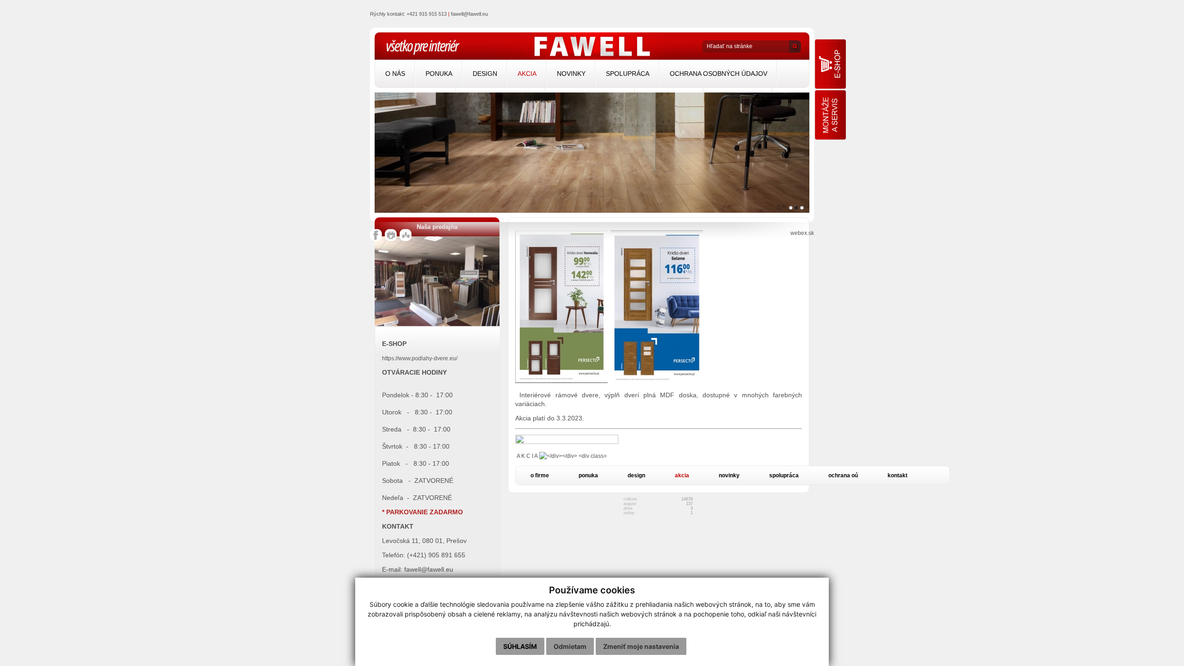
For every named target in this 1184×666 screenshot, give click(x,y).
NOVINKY (571, 73)
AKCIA (527, 73)
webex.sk (802, 233)
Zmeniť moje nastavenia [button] (641, 646)
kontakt (897, 475)
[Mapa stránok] (406, 239)
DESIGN (485, 73)
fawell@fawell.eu (469, 14)
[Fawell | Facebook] (376, 239)
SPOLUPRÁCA (627, 73)
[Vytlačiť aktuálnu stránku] (391, 239)
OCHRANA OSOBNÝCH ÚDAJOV (718, 73)
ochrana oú (843, 475)
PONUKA (439, 73)
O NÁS (395, 73)
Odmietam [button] (570, 646)
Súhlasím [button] (520, 646)
